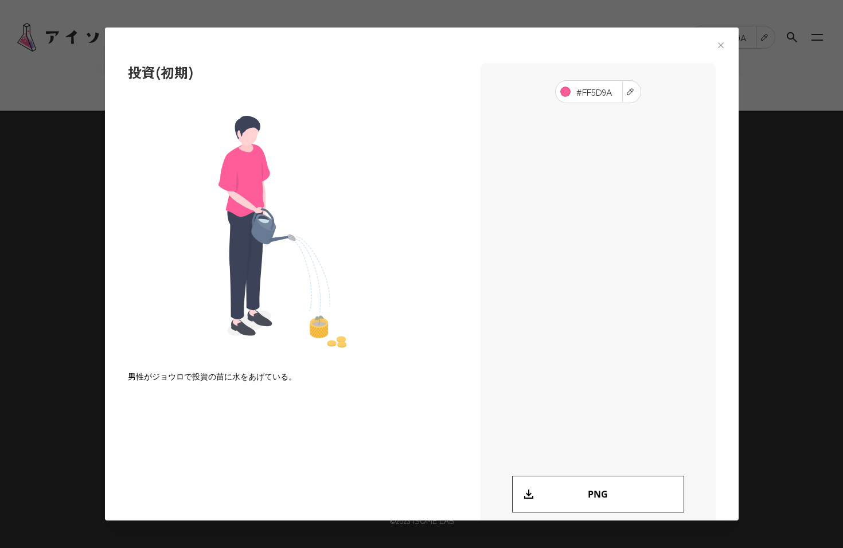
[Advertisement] (598, 289)
